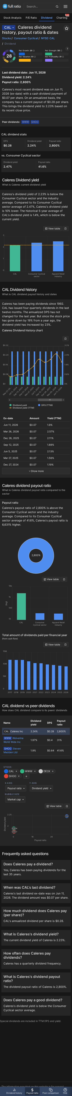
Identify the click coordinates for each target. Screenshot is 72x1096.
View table (54, 228)
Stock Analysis (12, 17)
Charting (61, 17)
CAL (7, 27)
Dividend (46, 17)
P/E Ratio (31, 17)
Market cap (14, 799)
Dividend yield (40, 788)
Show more (37, 471)
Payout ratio (15, 788)
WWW (25, 121)
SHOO (34, 121)
